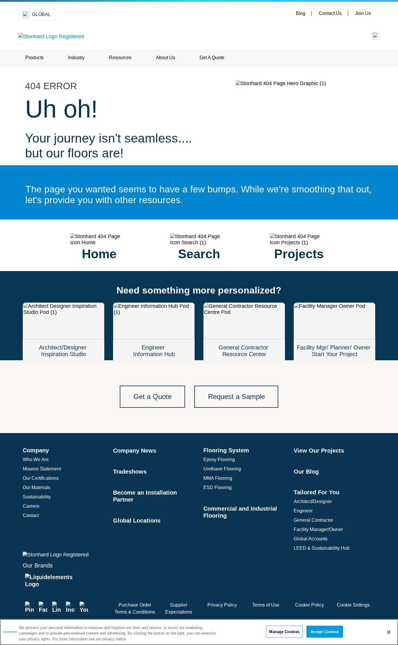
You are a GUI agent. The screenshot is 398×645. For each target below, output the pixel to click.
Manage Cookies (284, 631)
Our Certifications (41, 478)
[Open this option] (372, 37)
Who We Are (36, 459)
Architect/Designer (313, 501)
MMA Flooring (217, 478)
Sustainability (37, 496)
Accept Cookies (325, 631)
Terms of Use (265, 604)
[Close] (388, 632)
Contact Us (330, 13)
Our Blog (306, 471)
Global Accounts (310, 538)
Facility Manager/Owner (318, 529)
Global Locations (137, 520)
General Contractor (313, 520)
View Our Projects (319, 450)
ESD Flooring (217, 487)
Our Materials (36, 487)
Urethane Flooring (222, 468)
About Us (165, 57)
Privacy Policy (222, 604)
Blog (300, 13)
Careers (31, 506)
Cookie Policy (309, 604)
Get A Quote (212, 57)
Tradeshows (130, 471)
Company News (134, 450)
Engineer (303, 510)
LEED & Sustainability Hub (322, 548)
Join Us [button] (363, 13)
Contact (31, 515)
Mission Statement (42, 468)
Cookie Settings (353, 604)
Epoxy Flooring (219, 459)
